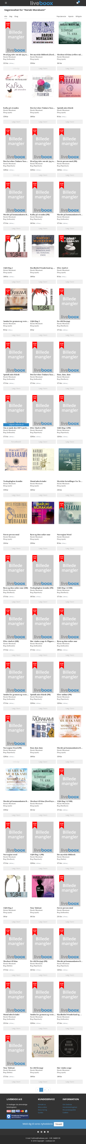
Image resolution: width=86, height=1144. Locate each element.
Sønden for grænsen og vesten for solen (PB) (48, 1015)
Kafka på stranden (11, 108)
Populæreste (61, 16)
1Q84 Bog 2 (8, 908)
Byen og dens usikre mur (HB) (15, 588)
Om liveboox (67, 1104)
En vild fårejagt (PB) (38, 961)
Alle (5, 16)
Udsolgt (16, 68)
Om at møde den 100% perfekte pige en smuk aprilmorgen (27, 428)
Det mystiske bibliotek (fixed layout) (45, 55)
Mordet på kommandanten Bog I (70, 215)
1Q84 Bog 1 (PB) (37, 855)
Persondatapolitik (69, 1110)
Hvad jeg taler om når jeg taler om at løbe (20, 55)
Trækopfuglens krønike (12, 481)
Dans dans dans (36, 748)
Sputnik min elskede (65, 108)
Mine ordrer (42, 1107)
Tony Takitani (35, 908)
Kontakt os (42, 1104)
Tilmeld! (58, 1124)
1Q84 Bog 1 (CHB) (64, 588)
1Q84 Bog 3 (35, 321)
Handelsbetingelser (70, 1107)
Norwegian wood (10, 855)
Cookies (65, 1112)
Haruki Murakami (9, 57)
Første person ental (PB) (67, 161)
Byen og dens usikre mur (40, 535)
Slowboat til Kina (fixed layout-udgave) (46, 801)
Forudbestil (16, 442)
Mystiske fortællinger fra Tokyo (70, 481)
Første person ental (11, 535)
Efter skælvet (62, 268)
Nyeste (70, 16)
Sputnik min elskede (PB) (40, 695)
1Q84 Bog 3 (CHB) (64, 801)
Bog (10, 16)
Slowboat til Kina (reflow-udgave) (71, 55)
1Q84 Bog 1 (8, 268)
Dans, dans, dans (64, 375)
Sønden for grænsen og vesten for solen (19, 321)
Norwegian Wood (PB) (12, 748)
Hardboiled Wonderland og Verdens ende (47, 268)
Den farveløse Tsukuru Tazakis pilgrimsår (47, 108)
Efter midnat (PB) (64, 695)
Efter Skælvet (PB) (38, 428)
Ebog (16, 16)
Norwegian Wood (64, 535)
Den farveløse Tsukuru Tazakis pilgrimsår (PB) (22, 161)
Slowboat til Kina (10, 961)
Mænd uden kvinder (38, 481)
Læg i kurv (43, 68)
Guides (40, 1112)
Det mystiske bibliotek (66, 855)
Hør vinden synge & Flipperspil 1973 (45, 641)
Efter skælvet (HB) (11, 641)
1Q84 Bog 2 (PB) (64, 428)
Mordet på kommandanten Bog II (17, 215)
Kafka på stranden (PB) (40, 215)
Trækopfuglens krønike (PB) (41, 588)
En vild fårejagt (63, 321)
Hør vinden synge (64, 1068)
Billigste (79, 16)
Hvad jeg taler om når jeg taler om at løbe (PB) (49, 161)
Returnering (42, 1110)
